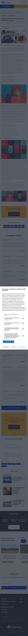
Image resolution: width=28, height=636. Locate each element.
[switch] (22, 318)
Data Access (14, 346)
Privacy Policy (22, 346)
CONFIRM (8, 341)
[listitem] (14, 315)
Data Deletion (6, 346)
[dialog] (14, 318)
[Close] (25, 289)
